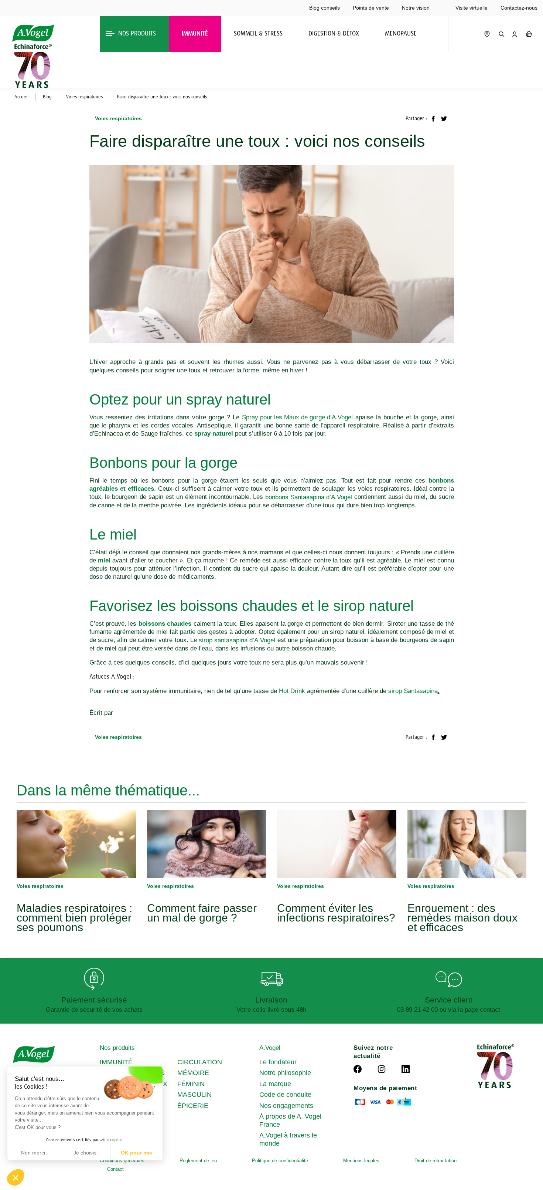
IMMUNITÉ (116, 1062)
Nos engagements (286, 1105)
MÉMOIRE (193, 1072)
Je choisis (85, 1153)
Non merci (33, 1153)
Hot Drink (292, 690)
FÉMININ (191, 1084)
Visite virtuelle (471, 8)
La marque (275, 1084)
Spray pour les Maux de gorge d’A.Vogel (297, 417)
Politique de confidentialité (280, 1160)
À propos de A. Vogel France (290, 1120)
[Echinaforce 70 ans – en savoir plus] (31, 66)
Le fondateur (278, 1062)
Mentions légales (361, 1160)
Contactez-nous (519, 8)
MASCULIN (194, 1094)
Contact (115, 1169)
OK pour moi (137, 1153)
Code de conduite (285, 1094)
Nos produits (117, 1047)
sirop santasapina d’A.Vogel (237, 640)
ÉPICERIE (192, 1105)
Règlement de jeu (198, 1160)
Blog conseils (324, 8)
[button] (15, 1177)
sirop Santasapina (413, 690)
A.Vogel (269, 1047)
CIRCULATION (199, 1062)
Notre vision (416, 8)
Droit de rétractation (435, 1160)
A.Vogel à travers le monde (288, 1139)
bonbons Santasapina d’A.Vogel (308, 497)
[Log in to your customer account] (514, 34)
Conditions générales (122, 1160)
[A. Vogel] (33, 33)
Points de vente (371, 8)
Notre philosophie (285, 1072)
